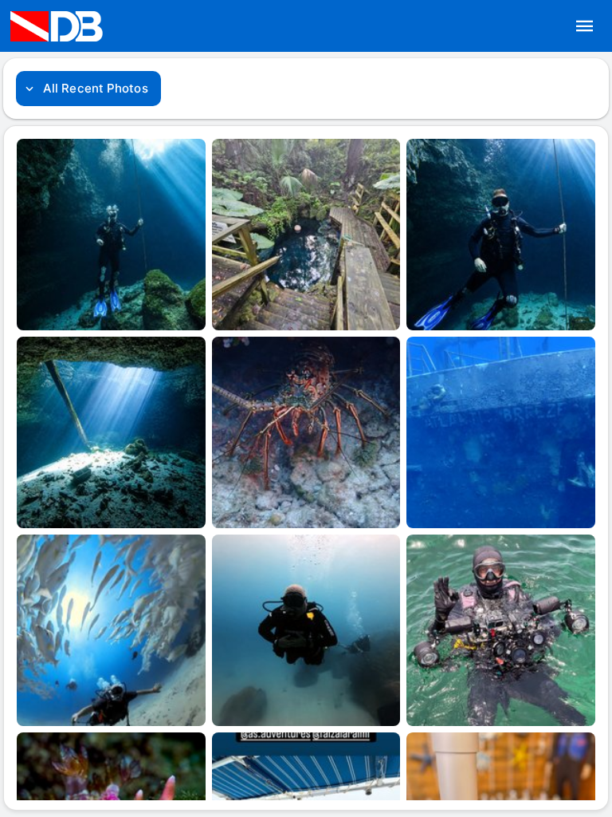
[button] (584, 26)
